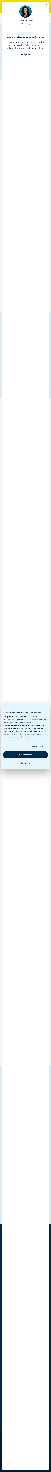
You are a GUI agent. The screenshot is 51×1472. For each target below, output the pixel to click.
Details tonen (37, 746)
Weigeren (25, 763)
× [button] (46, 4)
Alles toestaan (25, 755)
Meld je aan (25, 54)
